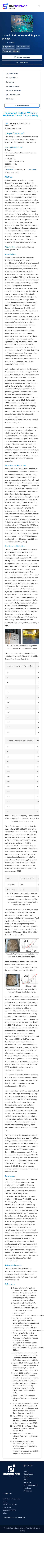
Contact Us (28, 1491)
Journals (27, 1477)
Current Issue (23, 62)
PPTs (25, 1480)
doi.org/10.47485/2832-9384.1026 (17, 124)
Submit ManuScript (31, 1485)
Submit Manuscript (23, 57)
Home (26, 1471)
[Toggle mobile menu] (39, 6)
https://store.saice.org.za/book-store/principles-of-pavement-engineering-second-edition (25, 1297)
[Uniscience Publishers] (15, 5)
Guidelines (28, 1482)
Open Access (28, 1474)
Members (27, 1488)
